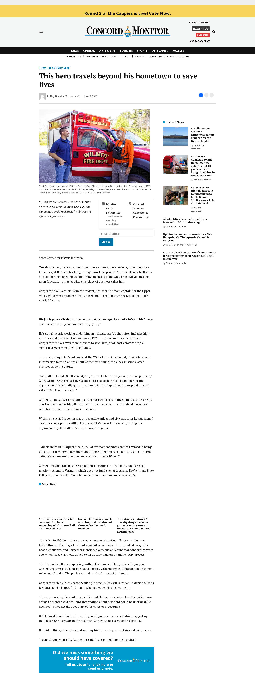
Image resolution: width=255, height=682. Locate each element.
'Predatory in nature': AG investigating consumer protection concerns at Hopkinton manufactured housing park (133, 525)
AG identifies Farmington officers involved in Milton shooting (185, 220)
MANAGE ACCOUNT (200, 41)
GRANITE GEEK (73, 56)
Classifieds (155, 56)
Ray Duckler (57, 96)
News (75, 50)
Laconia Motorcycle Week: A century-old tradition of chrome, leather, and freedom (95, 523)
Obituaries (160, 50)
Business (126, 50)
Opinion (89, 50)
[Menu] (41, 31)
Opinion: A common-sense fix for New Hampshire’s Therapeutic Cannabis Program (187, 237)
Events (139, 56)
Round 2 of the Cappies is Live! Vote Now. (127, 13)
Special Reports (96, 56)
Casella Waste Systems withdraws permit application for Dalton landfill (202, 135)
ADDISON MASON (203, 179)
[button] (96, 225)
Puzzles (178, 50)
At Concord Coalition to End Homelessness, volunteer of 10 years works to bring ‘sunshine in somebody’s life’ (203, 165)
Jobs (127, 56)
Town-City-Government (55, 68)
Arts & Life (107, 50)
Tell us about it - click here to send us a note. (89, 666)
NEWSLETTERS (200, 28)
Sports (142, 50)
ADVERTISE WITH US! (178, 56)
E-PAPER (205, 22)
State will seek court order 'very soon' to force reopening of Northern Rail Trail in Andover (57, 523)
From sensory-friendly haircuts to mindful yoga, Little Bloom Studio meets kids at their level (202, 195)
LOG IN (192, 22)
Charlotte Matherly (176, 226)
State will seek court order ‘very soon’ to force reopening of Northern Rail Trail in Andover (189, 256)
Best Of (115, 56)
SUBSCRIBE (202, 35)
